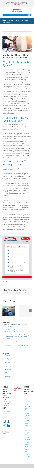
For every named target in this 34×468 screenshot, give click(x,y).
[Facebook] (8, 421)
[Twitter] (4, 425)
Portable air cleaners (9, 373)
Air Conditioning (7, 355)
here (23, 229)
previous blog (6, 72)
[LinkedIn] (8, 425)
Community (6, 362)
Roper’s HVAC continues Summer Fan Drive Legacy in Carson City (27, 404)
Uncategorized (7, 376)
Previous (24, 30)
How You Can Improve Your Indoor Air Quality (15, 342)
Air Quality (6, 359)
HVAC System (7, 369)
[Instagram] (4, 421)
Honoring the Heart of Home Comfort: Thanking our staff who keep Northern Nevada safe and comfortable (16, 336)
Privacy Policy (6, 411)
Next (29, 30)
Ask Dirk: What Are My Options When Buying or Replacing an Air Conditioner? (28, 419)
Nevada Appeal (25, 233)
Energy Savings (7, 366)
